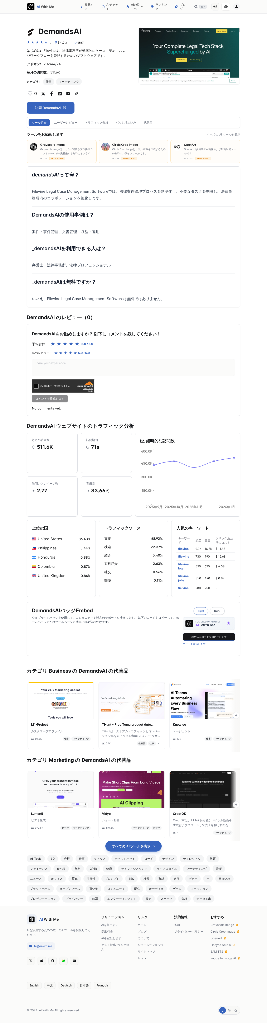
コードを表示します (194, 643)
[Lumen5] (61, 789)
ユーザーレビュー (65, 122)
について (143, 938)
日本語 (84, 985)
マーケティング (69, 81)
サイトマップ (146, 951)
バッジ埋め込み (126, 122)
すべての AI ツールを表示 (223, 134)
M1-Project (39, 724)
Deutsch (66, 985)
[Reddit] (42, 961)
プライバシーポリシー (188, 931)
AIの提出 (135, 6)
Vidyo (106, 814)
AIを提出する (109, 925)
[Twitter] (31, 961)
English (34, 985)
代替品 (148, 122)
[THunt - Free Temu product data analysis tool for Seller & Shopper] (132, 700)
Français (102, 985)
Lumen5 (37, 814)
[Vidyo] (132, 789)
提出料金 (107, 931)
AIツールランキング (151, 945)
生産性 (142, 743)
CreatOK (179, 814)
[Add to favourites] (30, 93)
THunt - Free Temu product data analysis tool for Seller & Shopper (127, 725)
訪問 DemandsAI (48, 108)
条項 (177, 925)
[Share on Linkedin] (60, 93)
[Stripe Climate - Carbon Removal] (63, 961)
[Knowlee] (203, 700)
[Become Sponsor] (52, 961)
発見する (89, 6)
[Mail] (74, 961)
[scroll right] (236, 715)
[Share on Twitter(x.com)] (43, 93)
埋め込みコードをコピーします (209, 636)
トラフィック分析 (96, 122)
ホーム (142, 925)
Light (201, 610)
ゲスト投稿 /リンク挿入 (115, 947)
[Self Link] (76, 93)
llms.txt (142, 958)
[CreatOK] (203, 789)
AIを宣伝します (111, 938)
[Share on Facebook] (51, 93)
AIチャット (112, 6)
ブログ (183, 6)
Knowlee (179, 724)
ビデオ (65, 827)
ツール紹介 (39, 122)
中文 (50, 985)
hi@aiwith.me (43, 946)
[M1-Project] (61, 700)
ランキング (161, 6)
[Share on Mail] (68, 93)
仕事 (49, 81)
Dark (217, 610)
